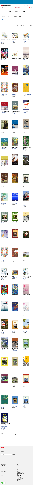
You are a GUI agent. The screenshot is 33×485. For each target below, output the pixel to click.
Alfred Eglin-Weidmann (4, 94)
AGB (17, 469)
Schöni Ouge (14, 405)
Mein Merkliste (3, 465)
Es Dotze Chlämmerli (4, 147)
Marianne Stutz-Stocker (26, 259)
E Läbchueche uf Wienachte (16, 93)
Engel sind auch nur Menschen (27, 165)
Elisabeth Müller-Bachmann (5, 295)
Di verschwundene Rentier (5, 111)
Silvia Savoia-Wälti (3, 112)
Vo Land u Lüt (25, 348)
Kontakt (23, 11)
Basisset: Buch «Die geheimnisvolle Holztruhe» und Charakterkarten (5, 40)
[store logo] (6, 5)
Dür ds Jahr (2, 366)
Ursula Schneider (25, 385)
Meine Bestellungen (3, 464)
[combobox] (7, 7)
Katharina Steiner (3, 203)
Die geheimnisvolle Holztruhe (16, 58)
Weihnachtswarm (3, 238)
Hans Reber (24, 406)
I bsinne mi (13, 330)
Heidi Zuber (13, 331)
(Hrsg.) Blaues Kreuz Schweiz (27, 94)
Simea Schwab (25, 149)
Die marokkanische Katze (15, 294)
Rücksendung (18, 466)
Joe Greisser (3, 42)
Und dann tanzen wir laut (26, 311)
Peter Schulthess (25, 59)
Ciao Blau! (24, 93)
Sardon (13, 276)
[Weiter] (18, 433)
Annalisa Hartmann (25, 295)
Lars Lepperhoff (14, 94)
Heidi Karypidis (25, 331)
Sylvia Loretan (3, 185)
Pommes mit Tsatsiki (26, 330)
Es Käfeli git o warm (15, 238)
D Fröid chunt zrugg (15, 221)
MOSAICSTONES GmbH (19, 472)
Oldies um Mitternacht (4, 165)
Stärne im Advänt (14, 202)
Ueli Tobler (24, 241)
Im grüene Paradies (4, 221)
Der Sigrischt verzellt (26, 405)
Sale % (13, 11)
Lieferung (17, 465)
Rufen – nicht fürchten (26, 111)
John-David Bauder (14, 350)
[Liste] (31, 25)
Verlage (10, 11)
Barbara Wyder (14, 131)
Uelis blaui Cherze (14, 130)
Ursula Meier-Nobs (25, 222)
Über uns (16, 11)
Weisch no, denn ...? (25, 221)
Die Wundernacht (14, 311)
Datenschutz (18, 468)
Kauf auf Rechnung (3, 472)
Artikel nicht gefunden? (17, 7)
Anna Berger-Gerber (4, 387)
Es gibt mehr (24, 75)
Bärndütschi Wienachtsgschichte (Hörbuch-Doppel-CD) (26, 239)
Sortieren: (18, 25)
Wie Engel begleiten (25, 58)
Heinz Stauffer (3, 427)
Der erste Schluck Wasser (5, 348)
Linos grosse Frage (4, 202)
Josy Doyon (13, 113)
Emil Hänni (2, 131)
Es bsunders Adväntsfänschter (5, 423)
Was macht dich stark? (4, 58)
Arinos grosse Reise (15, 147)
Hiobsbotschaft (3, 75)
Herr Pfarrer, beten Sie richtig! (27, 130)
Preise (17, 464)
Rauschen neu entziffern (26, 294)
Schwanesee (14, 366)
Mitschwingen (25, 366)
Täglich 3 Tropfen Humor (4, 93)
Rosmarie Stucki (3, 148)
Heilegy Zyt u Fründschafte (16, 75)
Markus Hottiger (14, 260)
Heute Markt (3, 294)
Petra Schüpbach (14, 95)
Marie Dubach (25, 185)
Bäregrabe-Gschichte (4, 130)
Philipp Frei (2, 278)
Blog (20, 11)
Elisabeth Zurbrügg (14, 203)
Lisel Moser (24, 112)
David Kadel (3, 59)
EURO (31, 7)
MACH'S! (2, 311)
